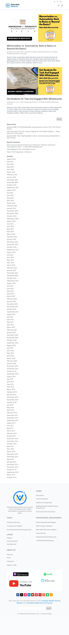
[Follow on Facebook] (54, 2)
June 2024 (10, 226)
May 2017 (10, 428)
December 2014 (12, 464)
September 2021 (12, 312)
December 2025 (12, 180)
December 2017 (12, 415)
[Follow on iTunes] (43, 594)
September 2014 (12, 472)
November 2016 (12, 441)
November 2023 (12, 244)
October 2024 (11, 216)
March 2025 (11, 203)
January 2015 (11, 462)
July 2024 (10, 224)
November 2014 (12, 467)
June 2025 (10, 195)
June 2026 (10, 164)
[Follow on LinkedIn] (28, 594)
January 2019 (11, 395)
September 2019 (12, 374)
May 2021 (10, 322)
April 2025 (10, 200)
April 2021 (10, 325)
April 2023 (10, 263)
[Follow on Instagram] (60, 2)
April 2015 (10, 459)
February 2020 (12, 361)
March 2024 (11, 234)
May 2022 (10, 291)
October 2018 (11, 402)
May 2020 (10, 353)
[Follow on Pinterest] (40, 594)
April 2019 (10, 387)
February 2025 (12, 206)
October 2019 (11, 371)
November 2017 (12, 418)
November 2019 (12, 369)
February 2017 (12, 433)
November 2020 (12, 338)
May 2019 (10, 384)
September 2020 (12, 343)
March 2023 (11, 265)
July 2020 (10, 348)
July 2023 (10, 255)
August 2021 (11, 314)
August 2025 (11, 190)
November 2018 (12, 400)
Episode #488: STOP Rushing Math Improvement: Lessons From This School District (34, 128)
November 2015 (12, 457)
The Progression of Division (22, 152)
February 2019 (12, 392)
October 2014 (11, 470)
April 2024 (10, 231)
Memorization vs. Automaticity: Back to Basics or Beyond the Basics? (31, 47)
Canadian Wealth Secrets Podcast (40, 603)
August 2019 (11, 376)
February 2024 (12, 237)
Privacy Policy (46, 614)
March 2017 (11, 431)
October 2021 (11, 309)
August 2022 (11, 283)
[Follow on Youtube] (32, 594)
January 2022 (11, 301)
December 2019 (12, 366)
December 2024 (12, 211)
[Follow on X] (57, 2)
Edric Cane (10, 145)
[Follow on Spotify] (47, 594)
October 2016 (11, 444)
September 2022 (12, 281)
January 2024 (11, 239)
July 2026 (10, 162)
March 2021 (11, 327)
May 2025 (10, 198)
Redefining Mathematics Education (17, 53)
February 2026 (12, 175)
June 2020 (10, 351)
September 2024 (12, 219)
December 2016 (12, 439)
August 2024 (11, 221)
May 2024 (10, 229)
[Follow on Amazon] (51, 594)
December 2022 (12, 273)
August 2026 (11, 159)
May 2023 (10, 260)
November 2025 (12, 182)
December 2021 (12, 304)
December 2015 (12, 454)
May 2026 (10, 167)
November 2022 (12, 276)
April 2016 (10, 449)
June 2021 (10, 320)
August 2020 (11, 345)
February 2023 (12, 268)
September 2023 (12, 250)
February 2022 (12, 299)
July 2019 (10, 379)
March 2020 (11, 358)
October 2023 (11, 247)
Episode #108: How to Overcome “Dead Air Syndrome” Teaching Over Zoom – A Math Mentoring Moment (31, 146)
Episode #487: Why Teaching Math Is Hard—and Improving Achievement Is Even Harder (33, 137)
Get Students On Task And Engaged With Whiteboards (34, 98)
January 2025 (11, 208)
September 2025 (12, 187)
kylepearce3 (12, 52)
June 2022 (10, 288)
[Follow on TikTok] (36, 594)
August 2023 (11, 252)
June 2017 (10, 426)
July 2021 (10, 317)
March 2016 (11, 451)
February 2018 (12, 413)
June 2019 (10, 382)
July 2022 (10, 286)
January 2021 (11, 332)
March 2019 (11, 389)
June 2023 (10, 257)
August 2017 (11, 423)
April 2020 (10, 356)
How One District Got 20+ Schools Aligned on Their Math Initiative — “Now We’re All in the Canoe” (33, 132)
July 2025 (10, 193)
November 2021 (12, 307)
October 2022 (11, 278)
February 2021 (12, 330)
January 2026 (11, 177)
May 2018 (10, 407)
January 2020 (11, 363)
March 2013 (11, 475)
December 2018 (12, 397)
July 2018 (10, 405)
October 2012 (11, 477)
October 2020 (11, 340)
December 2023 (12, 242)
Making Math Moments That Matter (48, 52)
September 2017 (12, 420)
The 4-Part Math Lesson (27, 149)
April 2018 (10, 410)
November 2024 (12, 213)
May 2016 (10, 446)
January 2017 (11, 436)
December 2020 (12, 335)
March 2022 (11, 296)
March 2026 (11, 172)
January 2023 (11, 270)
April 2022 (10, 294)
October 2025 (11, 185)
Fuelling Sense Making (30, 52)
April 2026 (10, 169)
